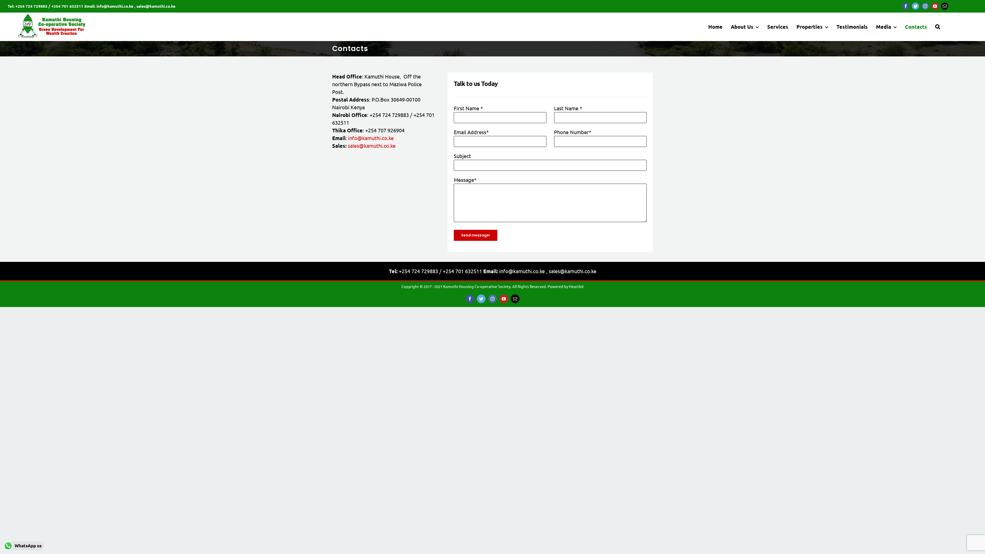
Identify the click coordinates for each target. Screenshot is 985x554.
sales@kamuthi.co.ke (372, 145)
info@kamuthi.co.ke (371, 138)
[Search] (937, 27)
